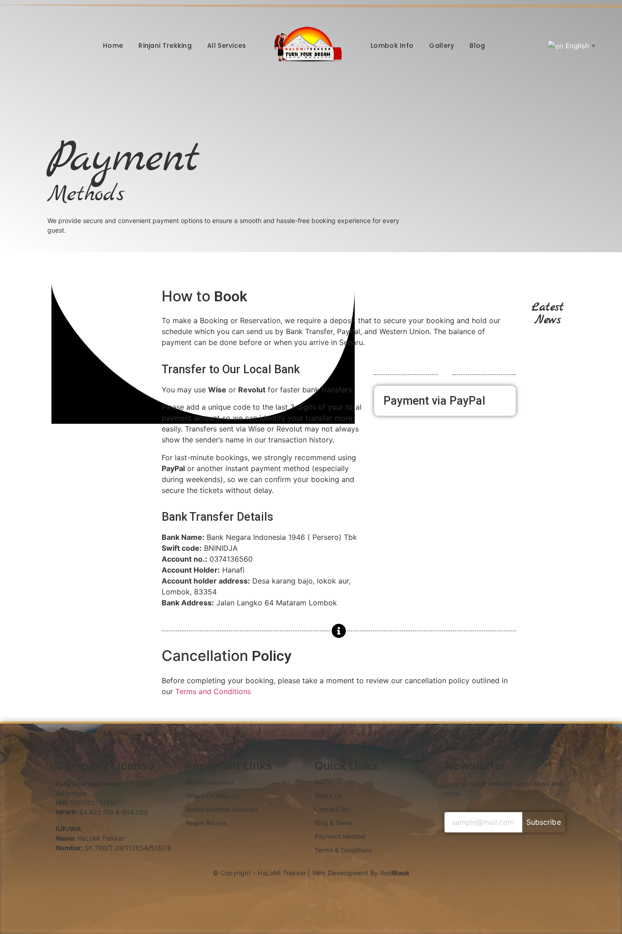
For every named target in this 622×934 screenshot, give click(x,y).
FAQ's (323, 782)
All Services (226, 45)
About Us (328, 795)
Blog (477, 45)
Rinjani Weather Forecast (222, 809)
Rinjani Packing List (213, 795)
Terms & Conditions (343, 850)
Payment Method (340, 836)
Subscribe (543, 822)
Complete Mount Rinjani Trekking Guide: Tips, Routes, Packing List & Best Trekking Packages (547, 339)
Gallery (441, 45)
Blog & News (333, 823)
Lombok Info (392, 45)
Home (113, 45)
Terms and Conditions (214, 691)
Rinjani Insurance (210, 782)
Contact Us (331, 809)
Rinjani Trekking (165, 45)
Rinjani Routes (206, 823)
